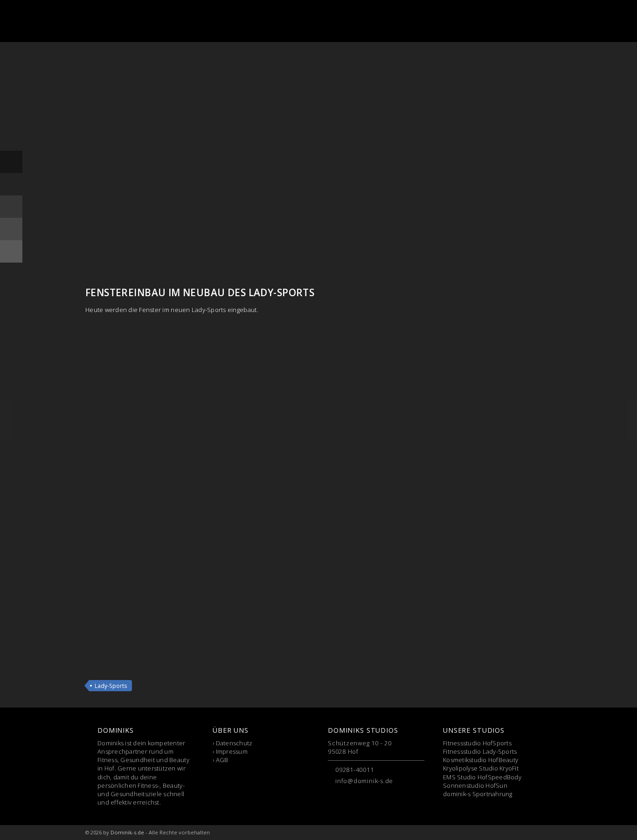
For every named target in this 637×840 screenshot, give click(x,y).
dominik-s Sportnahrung (477, 794)
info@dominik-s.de (364, 781)
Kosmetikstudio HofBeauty (480, 760)
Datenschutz (234, 743)
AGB (222, 760)
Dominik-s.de (127, 832)
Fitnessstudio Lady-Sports (480, 751)
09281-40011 (354, 769)
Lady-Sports (111, 685)
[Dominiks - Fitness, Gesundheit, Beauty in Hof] (133, 21)
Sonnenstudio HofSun (475, 785)
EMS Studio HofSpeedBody (482, 777)
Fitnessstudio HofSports (477, 743)
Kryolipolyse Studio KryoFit (481, 768)
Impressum (232, 751)
